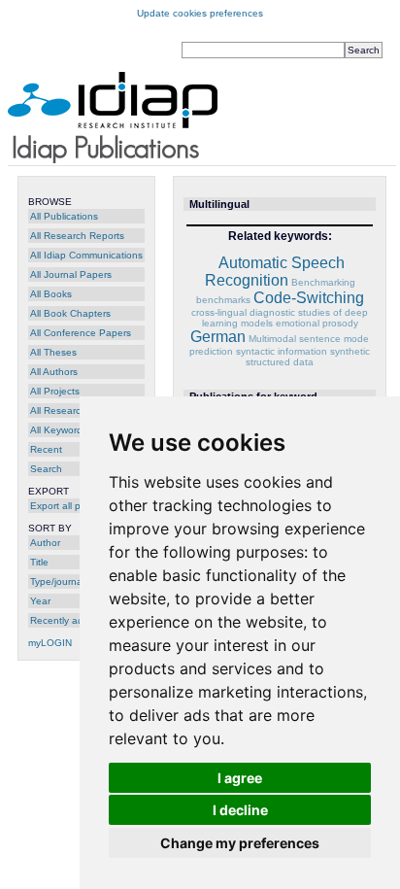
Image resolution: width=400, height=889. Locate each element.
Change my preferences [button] (239, 843)
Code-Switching (308, 298)
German (218, 336)
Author (45, 542)
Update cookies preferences (200, 13)
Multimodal (272, 338)
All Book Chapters (70, 313)
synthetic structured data (308, 356)
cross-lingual (219, 312)
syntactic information (281, 351)
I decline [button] (240, 810)
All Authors (54, 371)
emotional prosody (317, 323)
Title (39, 562)
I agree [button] (239, 777)
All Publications (64, 216)
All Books (51, 294)
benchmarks (223, 299)
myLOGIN (50, 642)
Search (46, 468)
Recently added (65, 620)
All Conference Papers (80, 332)
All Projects (55, 391)
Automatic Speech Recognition (275, 272)
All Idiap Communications (86, 255)
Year (40, 601)
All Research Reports (77, 235)
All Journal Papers (71, 274)
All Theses (53, 352)
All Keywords (58, 430)
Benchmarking (323, 282)
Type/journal (57, 581)
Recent (46, 449)
